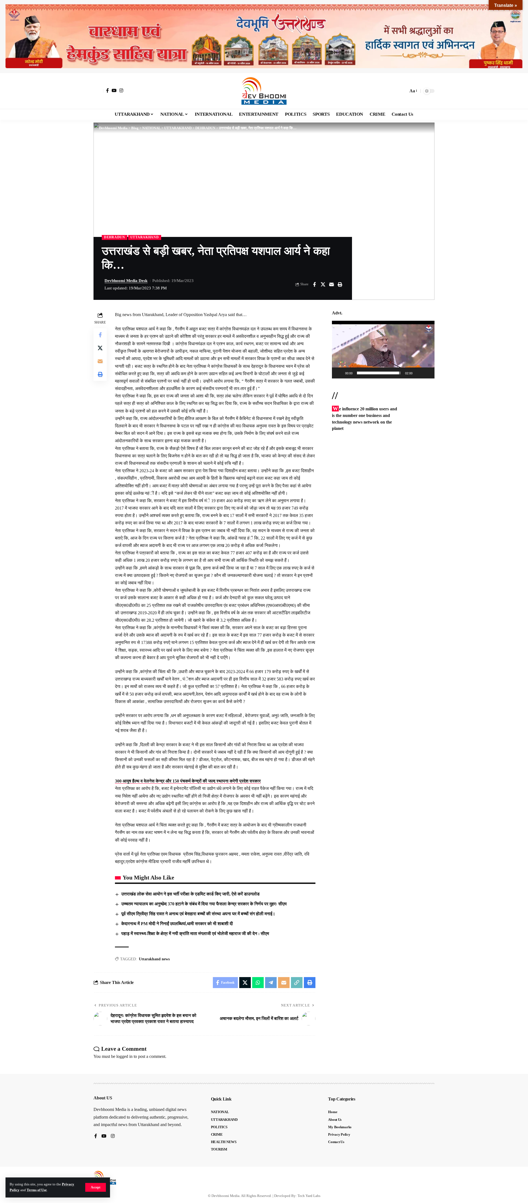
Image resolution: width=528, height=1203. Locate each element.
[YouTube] (114, 90)
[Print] (340, 284)
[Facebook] (107, 90)
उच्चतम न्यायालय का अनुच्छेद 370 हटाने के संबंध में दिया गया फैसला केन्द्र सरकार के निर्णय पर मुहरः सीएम (205, 903)
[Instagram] (121, 90)
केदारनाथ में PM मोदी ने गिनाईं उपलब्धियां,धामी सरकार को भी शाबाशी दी (177, 923)
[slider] (379, 373)
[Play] (339, 373)
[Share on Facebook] (314, 284)
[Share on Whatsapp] (258, 982)
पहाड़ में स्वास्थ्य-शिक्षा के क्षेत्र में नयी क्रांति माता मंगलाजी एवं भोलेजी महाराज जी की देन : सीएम (195, 933)
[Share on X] (323, 284)
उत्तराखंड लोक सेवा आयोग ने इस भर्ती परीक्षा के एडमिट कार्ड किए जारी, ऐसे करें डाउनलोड (190, 894)
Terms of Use (37, 1190)
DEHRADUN (114, 237)
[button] (95, 1187)
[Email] (331, 284)
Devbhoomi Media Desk (126, 280)
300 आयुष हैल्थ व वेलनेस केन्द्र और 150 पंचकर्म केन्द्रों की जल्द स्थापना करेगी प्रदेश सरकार (188, 781)
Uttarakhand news (154, 959)
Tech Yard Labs (309, 1196)
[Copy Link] (296, 982)
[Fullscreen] (427, 373)
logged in (124, 1056)
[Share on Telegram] (271, 982)
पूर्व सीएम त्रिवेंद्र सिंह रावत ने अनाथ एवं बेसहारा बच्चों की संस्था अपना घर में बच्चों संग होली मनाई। (198, 913)
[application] (383, 349)
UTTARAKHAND (144, 237)
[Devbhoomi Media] (263, 91)
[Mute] (418, 373)
